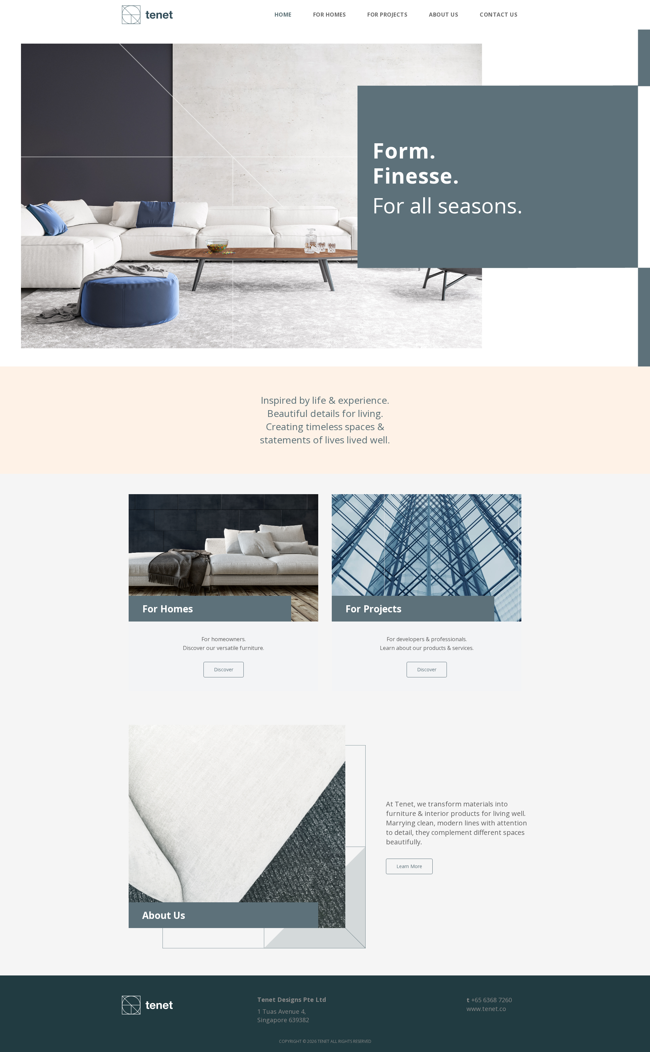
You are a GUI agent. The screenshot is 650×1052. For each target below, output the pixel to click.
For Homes (329, 14)
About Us (443, 14)
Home (283, 14)
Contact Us (498, 14)
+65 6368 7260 (491, 1000)
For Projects (387, 14)
